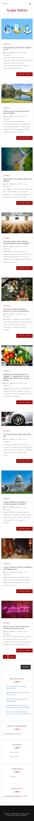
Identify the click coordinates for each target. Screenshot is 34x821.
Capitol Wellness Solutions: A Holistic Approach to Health (15, 503)
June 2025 (14, 752)
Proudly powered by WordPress (17, 814)
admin (7, 52)
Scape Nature (17, 10)
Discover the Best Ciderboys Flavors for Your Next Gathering (16, 310)
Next (12, 657)
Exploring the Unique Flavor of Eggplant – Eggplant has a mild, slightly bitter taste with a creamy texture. (16, 377)
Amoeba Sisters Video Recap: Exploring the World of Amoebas (16, 242)
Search (26, 667)
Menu (5, 4)
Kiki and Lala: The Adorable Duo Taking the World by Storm (16, 627)
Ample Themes (21, 815)
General (6, 44)
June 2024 (14, 756)
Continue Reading (24, 74)
